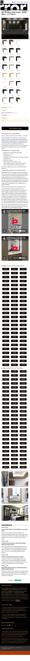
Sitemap (23, 642)
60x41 (14, 301)
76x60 (5, 451)
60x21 (23, 273)
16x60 (5, 371)
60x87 (23, 361)
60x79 (5, 353)
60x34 (5, 293)
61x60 (5, 431)
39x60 (23, 399)
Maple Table (4, 609)
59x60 (14, 427)
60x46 (5, 309)
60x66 (23, 333)
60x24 (23, 277)
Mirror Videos (25, 633)
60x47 (14, 309)
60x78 (23, 349)
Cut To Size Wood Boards (7, 638)
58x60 (5, 427)
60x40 (5, 301)
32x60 (14, 391)
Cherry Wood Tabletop (20, 615)
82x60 (5, 459)
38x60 (14, 399)
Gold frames (16, 594)
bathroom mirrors (23, 589)
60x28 (5, 285)
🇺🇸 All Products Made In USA (23, 2)
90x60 (23, 467)
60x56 (14, 321)
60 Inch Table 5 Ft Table (14, 610)
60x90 (23, 365)
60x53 (14, 317)
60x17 (14, 269)
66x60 (23, 435)
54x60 (23, 419)
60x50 (14, 313)
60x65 (14, 333)
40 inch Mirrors (18, 597)
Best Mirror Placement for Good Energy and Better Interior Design (14, 568)
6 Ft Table (22, 610)
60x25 (5, 281)
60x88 (5, 365)
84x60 (23, 459)
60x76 (5, 349)
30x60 (23, 387)
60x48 (23, 309)
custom (14, 172)
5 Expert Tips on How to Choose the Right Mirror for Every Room (14, 543)
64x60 (5, 435)
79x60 (5, 455)
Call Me (14, 2)
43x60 (5, 407)
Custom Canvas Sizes (18, 641)
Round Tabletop (11, 615)
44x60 (14, 407)
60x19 (5, 273)
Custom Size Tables (6, 607)
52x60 (5, 419)
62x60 (14, 431)
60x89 (14, 365)
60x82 (5, 357)
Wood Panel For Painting (14, 639)
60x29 (14, 285)
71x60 (14, 443)
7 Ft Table (6, 612)
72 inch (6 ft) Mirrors (23, 599)
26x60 (14, 383)
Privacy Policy (18, 647)
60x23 (14, 277)
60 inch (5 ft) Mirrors (14, 599)
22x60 (5, 379)
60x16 (5, 269)
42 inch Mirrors (25, 597)
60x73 (5, 345)
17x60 (14, 371)
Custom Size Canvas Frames (7, 641)
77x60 (14, 451)
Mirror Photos (5, 634)
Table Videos (18, 607)
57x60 (23, 423)
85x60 (5, 463)
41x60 (14, 403)
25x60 (5, 383)
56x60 (14, 423)
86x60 (14, 463)
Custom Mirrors (19, 633)
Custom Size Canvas (17, 638)
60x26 (14, 281)
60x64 (5, 333)
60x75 (23, 345)
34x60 (5, 395)
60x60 (23, 325)
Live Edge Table (18, 609)
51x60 (23, 415)
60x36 (23, 293)
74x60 (14, 447)
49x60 (5, 415)
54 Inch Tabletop (23, 617)
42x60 (23, 403)
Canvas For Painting (8, 642)
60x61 (5, 329)
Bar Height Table (24, 607)
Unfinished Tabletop (22, 614)
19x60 (5, 375)
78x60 (23, 451)
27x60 (23, 383)
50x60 (14, 415)
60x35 (14, 293)
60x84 (23, 357)
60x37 (5, 297)
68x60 (14, 439)
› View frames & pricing (15, 128)
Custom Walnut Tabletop (7, 617)
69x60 (23, 439)
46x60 (5, 411)
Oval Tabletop (4, 615)
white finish (22, 141)
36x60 (23, 395)
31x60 (5, 391)
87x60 (23, 463)
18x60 (23, 371)
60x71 (14, 341)
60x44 (14, 305)
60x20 (14, 273)
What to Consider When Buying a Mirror (13, 556)
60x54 (23, 317)
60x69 (23, 337)
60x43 (5, 305)
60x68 (14, 337)
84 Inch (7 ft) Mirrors (11, 600)
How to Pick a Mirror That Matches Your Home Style (15, 530)
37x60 (5, 399)
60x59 (14, 325)
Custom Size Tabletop (6, 614)
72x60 (23, 443)
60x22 (5, 277)
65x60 (14, 435)
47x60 (14, 411)
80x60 (14, 455)
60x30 (23, 285)
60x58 (5, 325)
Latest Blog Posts (7, 524)
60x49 (5, 313)
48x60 (23, 411)
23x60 (14, 379)
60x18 (23, 269)
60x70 (5, 341)
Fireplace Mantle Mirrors (21, 634)
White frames (22, 594)
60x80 (14, 353)
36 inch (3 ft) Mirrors (11, 597)
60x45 (23, 305)
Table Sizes (12, 607)
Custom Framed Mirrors (12, 636)
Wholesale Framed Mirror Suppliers (20, 631)
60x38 (14, 297)
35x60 (14, 395)
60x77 (14, 349)
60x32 (14, 289)
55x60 (5, 423)
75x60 (23, 447)
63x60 (23, 431)
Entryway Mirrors (11, 634)
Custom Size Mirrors (6, 633)
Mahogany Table (10, 609)
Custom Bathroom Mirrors (7, 631)
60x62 (14, 329)
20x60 (14, 375)
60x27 (23, 281)
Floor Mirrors (4, 636)
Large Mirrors (20, 636)
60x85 (5, 361)
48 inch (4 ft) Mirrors (6, 599)
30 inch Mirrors (23, 595)
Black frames (11, 594)
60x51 (23, 313)
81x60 (23, 455)
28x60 (5, 387)
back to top (15, 653)
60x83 (14, 357)
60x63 (23, 329)
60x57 (23, 321)
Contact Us (18, 642)
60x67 (5, 337)
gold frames (14, 141)
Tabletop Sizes (14, 614)
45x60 (23, 407)
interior (3, 184)
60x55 (5, 321)
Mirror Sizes (12, 633)
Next (27, 26)
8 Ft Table (11, 612)
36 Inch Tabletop (16, 617)
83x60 (14, 459)
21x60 (23, 375)
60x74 (14, 345)
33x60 (23, 391)
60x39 (23, 297)
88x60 (5, 467)
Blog (14, 642)
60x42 (23, 301)
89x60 (14, 467)
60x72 (23, 341)
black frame (6, 141)
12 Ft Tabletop (4, 618)
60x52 (5, 317)
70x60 (5, 443)
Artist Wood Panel (24, 639)
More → (17, 600)
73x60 (5, 447)
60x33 (23, 289)
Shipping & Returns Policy (6, 648)
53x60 (14, 419)
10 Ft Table (16, 612)
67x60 (5, 439)
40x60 (5, 403)
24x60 (23, 379)
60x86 (14, 361)
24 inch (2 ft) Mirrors (16, 595)
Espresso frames (8, 595)
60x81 (23, 353)
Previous (3, 26)
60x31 (5, 289)
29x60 (14, 387)
